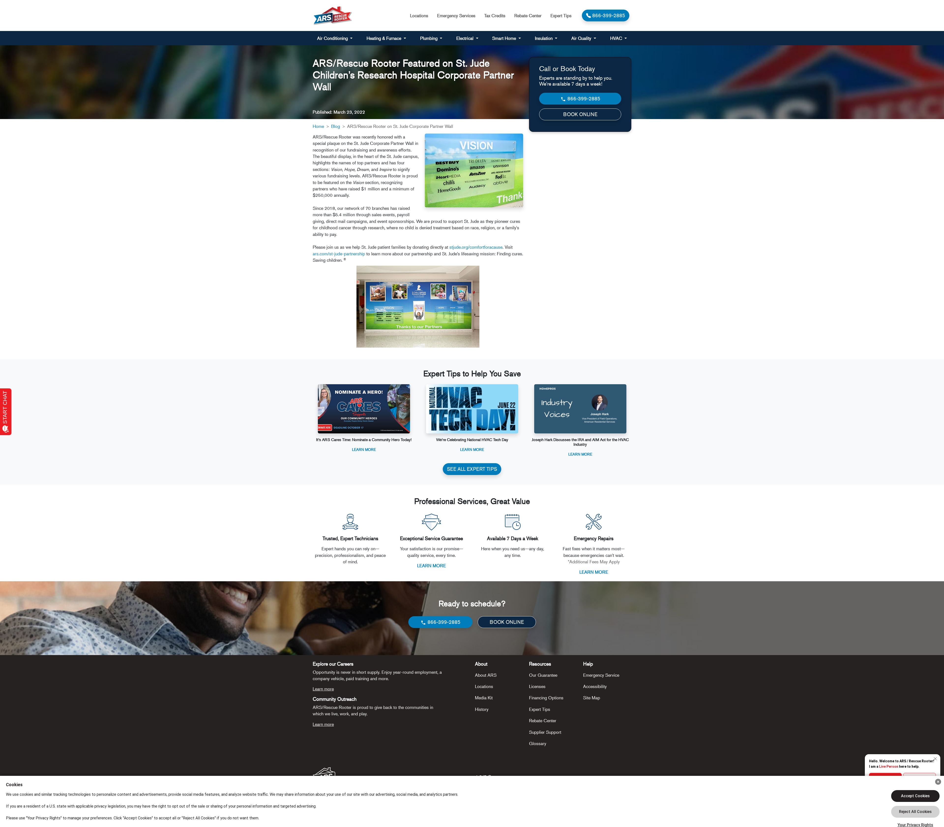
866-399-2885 (583, 98)
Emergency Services (456, 15)
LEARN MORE (431, 565)
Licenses (537, 686)
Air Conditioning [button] (333, 38)
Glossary (537, 743)
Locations (419, 15)
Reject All (915, 812)
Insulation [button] (544, 38)
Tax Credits (494, 15)
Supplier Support (545, 732)
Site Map (591, 697)
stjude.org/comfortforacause (475, 247)
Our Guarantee (543, 675)
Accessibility (595, 686)
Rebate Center (528, 15)
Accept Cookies (915, 796)
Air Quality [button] (581, 38)
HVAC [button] (616, 38)
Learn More (364, 449)
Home (318, 126)
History (481, 709)
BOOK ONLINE (580, 114)
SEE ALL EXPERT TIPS (472, 469)
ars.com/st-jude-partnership (339, 253)
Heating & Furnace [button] (384, 38)
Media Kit (484, 697)
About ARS (486, 675)
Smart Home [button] (504, 38)
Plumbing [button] (429, 38)
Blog (335, 126)
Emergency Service (601, 675)
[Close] (938, 782)
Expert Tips (561, 15)
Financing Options (546, 697)
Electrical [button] (465, 38)
